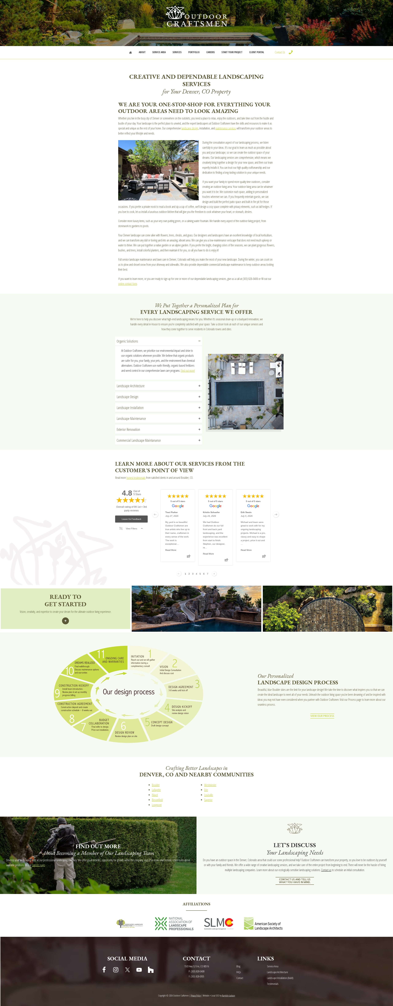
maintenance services (225, 128)
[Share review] (188, 557)
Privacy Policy (196, 995)
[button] (158, 341)
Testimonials (272, 984)
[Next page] (214, 573)
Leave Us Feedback (131, 519)
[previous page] (155, 514)
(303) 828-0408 (197, 971)
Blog (238, 966)
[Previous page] (179, 573)
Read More (170, 550)
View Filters (131, 528)
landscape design (189, 128)
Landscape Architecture (277, 972)
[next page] (276, 514)
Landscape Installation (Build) (280, 978)
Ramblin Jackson (228, 995)
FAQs (238, 972)
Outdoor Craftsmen (196, 16)
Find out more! (188, 370)
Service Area (272, 966)
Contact (239, 978)
